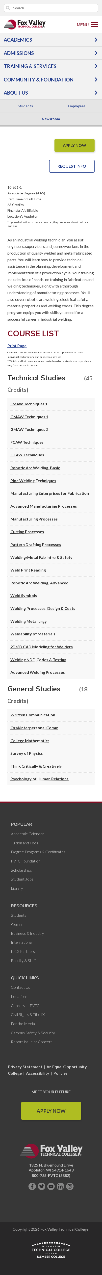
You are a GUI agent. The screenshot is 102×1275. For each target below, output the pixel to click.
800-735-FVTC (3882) (51, 1175)
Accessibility (37, 1073)
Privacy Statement (25, 1066)
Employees (76, 106)
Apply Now (51, 1111)
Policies (60, 1073)
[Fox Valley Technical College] (25, 24)
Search (8, 8)
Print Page (16, 345)
